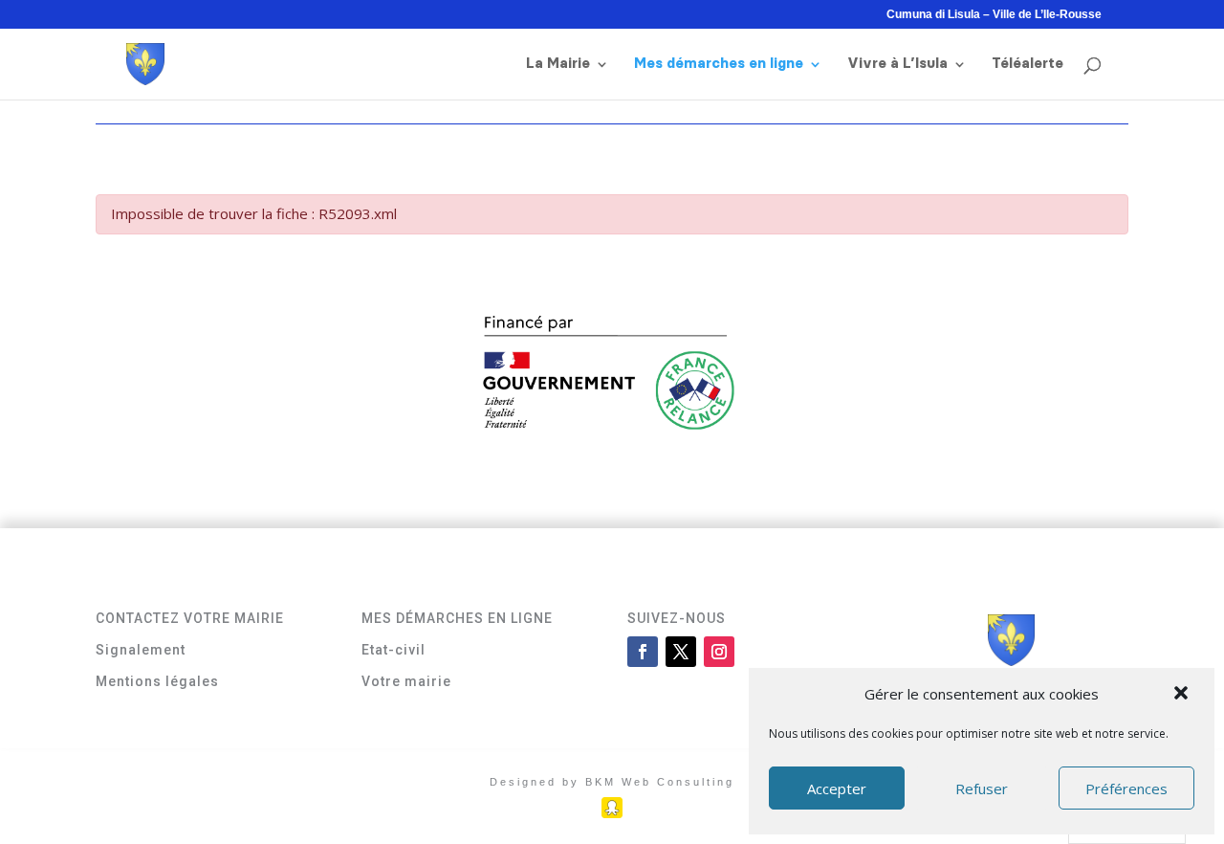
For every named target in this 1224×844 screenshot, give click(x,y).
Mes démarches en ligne (718, 64)
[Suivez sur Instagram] (719, 651)
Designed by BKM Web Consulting (612, 782)
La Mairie (558, 64)
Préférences (1126, 788)
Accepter (836, 788)
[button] (1182, 694)
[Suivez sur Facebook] (642, 651)
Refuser (981, 788)
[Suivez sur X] (681, 651)
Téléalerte (1027, 64)
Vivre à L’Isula (897, 64)
